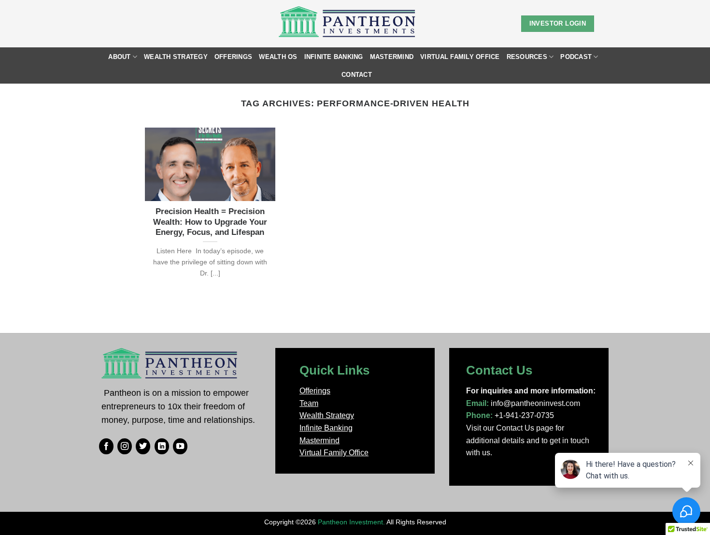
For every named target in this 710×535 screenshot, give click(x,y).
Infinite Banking (333, 56)
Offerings (233, 56)
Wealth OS (278, 56)
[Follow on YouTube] (180, 446)
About (119, 56)
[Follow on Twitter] (143, 446)
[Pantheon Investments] (348, 23)
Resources (527, 56)
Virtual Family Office (459, 56)
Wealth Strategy (176, 56)
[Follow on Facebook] (106, 446)
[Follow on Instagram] (124, 446)
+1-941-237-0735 (524, 415)
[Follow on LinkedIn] (162, 446)
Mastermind (392, 56)
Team (308, 403)
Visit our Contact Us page (510, 428)
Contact (356, 74)
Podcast (576, 56)
